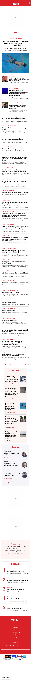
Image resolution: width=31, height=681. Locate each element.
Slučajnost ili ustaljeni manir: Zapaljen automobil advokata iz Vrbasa (11, 379)
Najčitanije (15, 564)
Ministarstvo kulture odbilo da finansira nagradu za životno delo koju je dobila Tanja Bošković (15, 239)
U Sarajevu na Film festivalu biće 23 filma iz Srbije (14, 262)
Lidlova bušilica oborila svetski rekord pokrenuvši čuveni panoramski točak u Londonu (17, 580)
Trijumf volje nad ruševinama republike (11, 464)
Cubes (23, 651)
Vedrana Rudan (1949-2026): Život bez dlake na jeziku (14, 182)
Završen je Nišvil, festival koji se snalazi (15, 192)
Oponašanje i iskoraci (9, 302)
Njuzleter (15, 635)
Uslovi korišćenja (15, 632)
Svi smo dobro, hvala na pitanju (12, 139)
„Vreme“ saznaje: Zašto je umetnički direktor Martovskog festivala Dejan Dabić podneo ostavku (14, 215)
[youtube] (14, 646)
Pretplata (15, 627)
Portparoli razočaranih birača (11, 454)
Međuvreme (20, 550)
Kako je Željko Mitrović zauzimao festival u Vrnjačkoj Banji (13, 354)
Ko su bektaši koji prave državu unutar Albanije (17, 599)
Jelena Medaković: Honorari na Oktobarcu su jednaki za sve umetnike (15, 43)
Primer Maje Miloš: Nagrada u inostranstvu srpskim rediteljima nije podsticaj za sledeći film (14, 343)
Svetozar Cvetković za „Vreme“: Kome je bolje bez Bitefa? (15, 330)
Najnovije (15, 371)
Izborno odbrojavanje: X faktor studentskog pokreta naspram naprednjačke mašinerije (11, 421)
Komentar (15, 447)
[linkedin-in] (24, 646)
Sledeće (27, 364)
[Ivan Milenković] (24, 467)
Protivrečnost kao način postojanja (13, 118)
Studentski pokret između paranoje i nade (12, 474)
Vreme (11, 651)
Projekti (15, 637)
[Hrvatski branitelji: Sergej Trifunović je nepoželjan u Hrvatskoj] (5, 105)
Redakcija (15, 625)
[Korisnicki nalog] (26, 4)
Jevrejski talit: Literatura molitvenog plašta (14, 128)
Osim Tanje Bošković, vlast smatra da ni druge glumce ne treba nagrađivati (15, 227)
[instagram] (17, 646)
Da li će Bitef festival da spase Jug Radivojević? (19, 79)
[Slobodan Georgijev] (24, 477)
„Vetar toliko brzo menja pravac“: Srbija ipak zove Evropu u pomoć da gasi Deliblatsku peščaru (11, 392)
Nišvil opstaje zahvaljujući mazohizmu (15, 273)
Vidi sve (6, 483)
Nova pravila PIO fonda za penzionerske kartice (15, 589)
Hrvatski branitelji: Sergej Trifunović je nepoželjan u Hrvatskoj (17, 106)
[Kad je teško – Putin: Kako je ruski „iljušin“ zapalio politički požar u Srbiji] (23, 434)
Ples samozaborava (8, 310)
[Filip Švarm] (24, 457)
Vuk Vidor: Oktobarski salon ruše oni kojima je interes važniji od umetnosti (14, 170)
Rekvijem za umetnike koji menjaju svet (15, 283)
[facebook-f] (7, 646)
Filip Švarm (6, 457)
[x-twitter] (10, 646)
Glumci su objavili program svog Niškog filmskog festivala (15, 203)
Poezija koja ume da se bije (11, 292)
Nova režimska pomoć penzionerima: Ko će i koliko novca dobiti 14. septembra (16, 608)
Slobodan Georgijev (8, 478)
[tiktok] (21, 646)
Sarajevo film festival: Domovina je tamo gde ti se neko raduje (13, 251)
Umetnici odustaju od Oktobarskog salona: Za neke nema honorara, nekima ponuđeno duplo (18, 93)
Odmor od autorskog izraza (11, 149)
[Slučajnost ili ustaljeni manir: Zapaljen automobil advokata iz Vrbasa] (23, 379)
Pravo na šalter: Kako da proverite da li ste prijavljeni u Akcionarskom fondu (17, 571)
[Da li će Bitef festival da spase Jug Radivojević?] (5, 79)
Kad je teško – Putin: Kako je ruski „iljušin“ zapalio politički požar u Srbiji (11, 435)
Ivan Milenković (7, 467)
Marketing (15, 630)
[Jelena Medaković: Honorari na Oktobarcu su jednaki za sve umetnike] (15, 63)
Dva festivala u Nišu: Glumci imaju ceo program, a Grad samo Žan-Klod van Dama (14, 158)
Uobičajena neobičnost (9, 320)
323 (10, 364)
